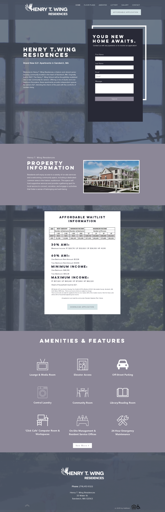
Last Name (99, 63)
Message (98, 81)
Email (97, 72)
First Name (99, 54)
